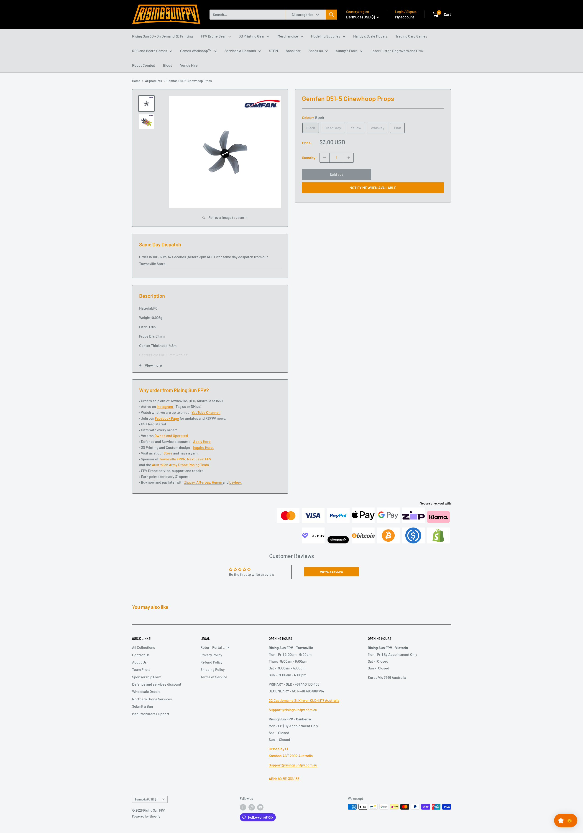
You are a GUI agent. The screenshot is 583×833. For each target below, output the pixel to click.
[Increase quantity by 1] (348, 157)
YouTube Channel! (206, 412)
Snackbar (293, 50)
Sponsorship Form (146, 677)
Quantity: (309, 157)
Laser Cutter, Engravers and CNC (397, 50)
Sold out (336, 174)
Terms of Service (213, 677)
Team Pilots (141, 669)
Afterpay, (204, 482)
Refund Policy (211, 662)
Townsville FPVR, (173, 459)
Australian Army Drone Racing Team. (181, 464)
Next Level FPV (199, 459)
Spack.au (316, 50)
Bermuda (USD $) (146, 799)
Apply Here (202, 441)
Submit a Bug (142, 706)
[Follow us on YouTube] (260, 807)
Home (136, 81)
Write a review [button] (331, 572)
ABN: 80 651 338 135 (284, 778)
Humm (217, 482)
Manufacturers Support (150, 714)
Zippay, (190, 482)
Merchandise (288, 36)
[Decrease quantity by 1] (324, 157)
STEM (273, 50)
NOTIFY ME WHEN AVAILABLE (373, 187)
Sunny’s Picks (347, 50)
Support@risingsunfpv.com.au (293, 709)
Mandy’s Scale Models (370, 36)
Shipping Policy (212, 669)
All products (153, 81)
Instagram (165, 406)
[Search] (331, 15)
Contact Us (141, 655)
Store (168, 453)
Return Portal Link (214, 647)
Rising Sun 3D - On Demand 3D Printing (162, 36)
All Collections (143, 647)
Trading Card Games (411, 36)
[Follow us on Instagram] (251, 807)
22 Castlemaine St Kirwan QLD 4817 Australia (304, 700)
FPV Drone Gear (213, 36)
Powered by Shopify (146, 816)
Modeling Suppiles (325, 36)
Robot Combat (143, 65)
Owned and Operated (171, 435)
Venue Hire (189, 65)
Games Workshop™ (196, 50)
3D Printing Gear (252, 36)
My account (404, 17)
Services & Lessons (240, 50)
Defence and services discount (156, 684)
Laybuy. (235, 482)
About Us (139, 662)
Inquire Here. (203, 447)
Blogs (167, 65)
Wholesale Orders (146, 691)
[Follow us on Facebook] (243, 807)
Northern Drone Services (152, 699)
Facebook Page (167, 418)
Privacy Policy (211, 655)
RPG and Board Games (149, 50)
